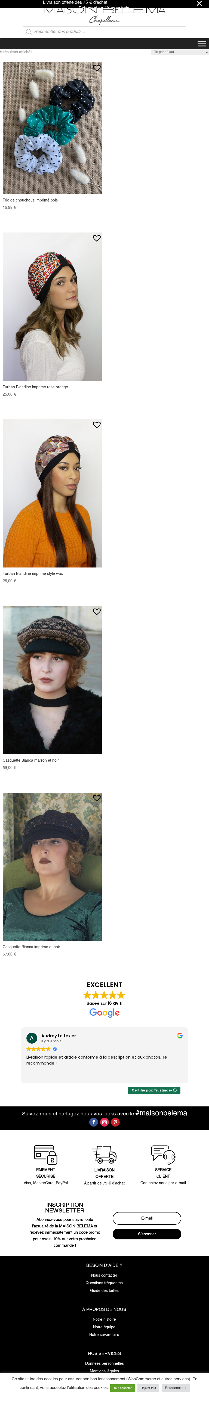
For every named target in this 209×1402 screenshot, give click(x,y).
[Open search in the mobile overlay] (104, 31)
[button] (96, 65)
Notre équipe (104, 1327)
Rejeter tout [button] (148, 1388)
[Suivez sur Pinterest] (115, 1122)
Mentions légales (104, 1371)
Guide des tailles (104, 1291)
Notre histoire (104, 1320)
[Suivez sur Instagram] (104, 1122)
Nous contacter (104, 1275)
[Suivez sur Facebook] (93, 1122)
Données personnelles (104, 1364)
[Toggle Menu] (202, 43)
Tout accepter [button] (122, 1388)
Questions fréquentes (104, 1283)
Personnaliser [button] (175, 1388)
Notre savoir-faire (104, 1335)
